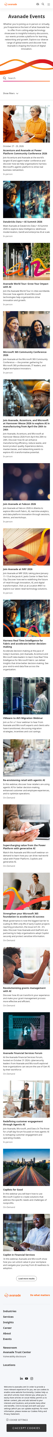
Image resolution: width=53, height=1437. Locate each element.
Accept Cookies (27, 1428)
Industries (9, 1311)
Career (7, 1328)
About (7, 1333)
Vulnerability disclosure (14, 1356)
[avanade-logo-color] (10, 4)
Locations (9, 1365)
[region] (26, 1410)
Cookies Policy (37, 1411)
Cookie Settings (18, 1420)
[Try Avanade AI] (37, 4)
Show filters (9, 93)
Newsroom (10, 1347)
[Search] (43, 4)
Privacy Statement (11, 1414)
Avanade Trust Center (17, 1352)
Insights (8, 1322)
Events (7, 1339)
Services (8, 1316)
